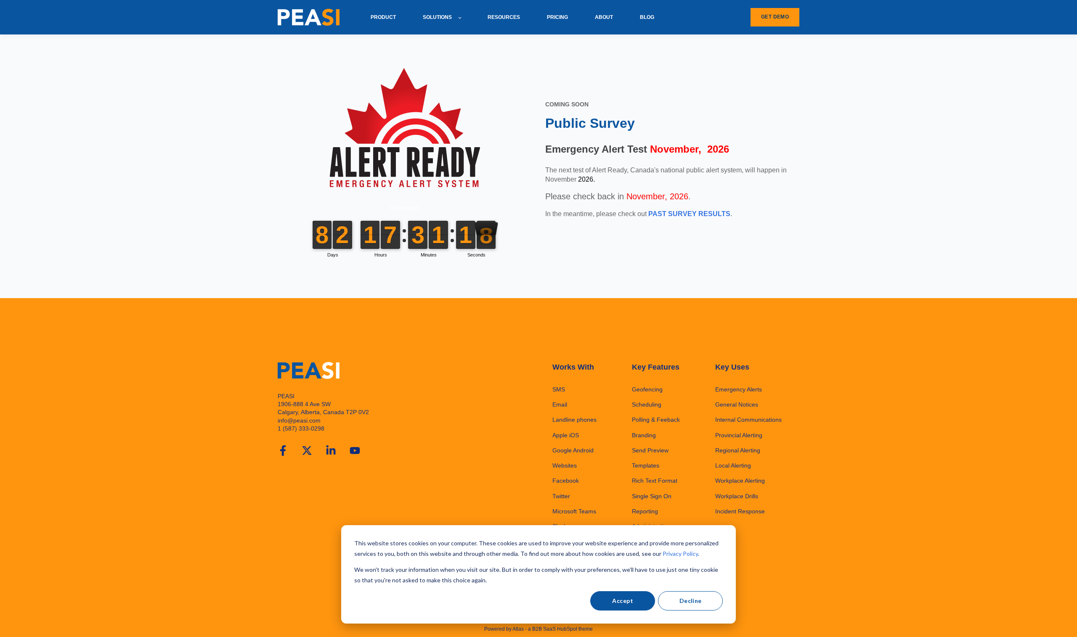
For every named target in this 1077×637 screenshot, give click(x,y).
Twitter (561, 496)
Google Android (573, 450)
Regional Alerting (737, 450)
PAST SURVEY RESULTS (689, 213)
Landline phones (574, 419)
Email (559, 404)
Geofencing (647, 389)
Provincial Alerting (738, 435)
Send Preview (650, 450)
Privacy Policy (680, 553)
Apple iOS (565, 435)
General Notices (736, 404)
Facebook (565, 480)
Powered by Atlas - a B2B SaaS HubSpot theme (538, 629)
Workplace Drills (736, 496)
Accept (622, 600)
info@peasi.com (299, 420)
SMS (558, 389)
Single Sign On (651, 496)
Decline (690, 600)
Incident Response (740, 511)
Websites (564, 465)
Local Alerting (733, 465)
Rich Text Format (654, 480)
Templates (645, 465)
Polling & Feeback (656, 419)
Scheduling (646, 404)
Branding (644, 435)
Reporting (645, 511)
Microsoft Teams (574, 511)
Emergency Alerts (738, 389)
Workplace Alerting (740, 480)
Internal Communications (748, 419)
